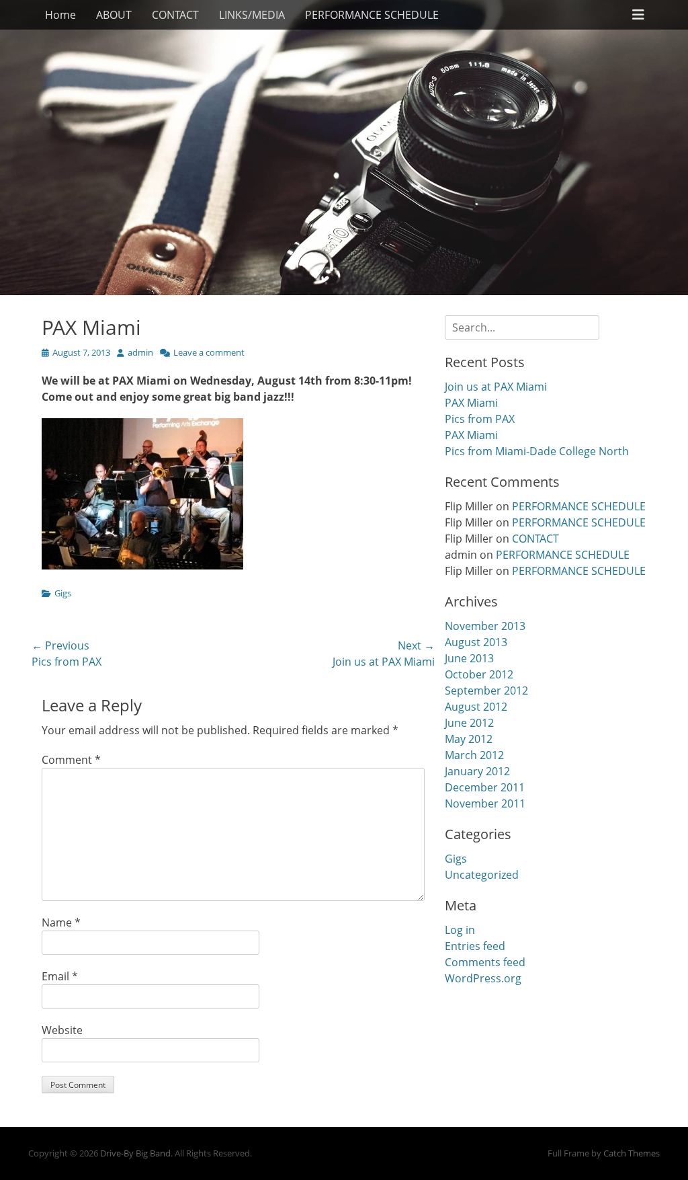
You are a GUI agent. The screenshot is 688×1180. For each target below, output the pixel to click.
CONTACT (175, 14)
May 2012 (468, 739)
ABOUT (114, 14)
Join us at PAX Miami (496, 386)
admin (140, 352)
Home (60, 14)
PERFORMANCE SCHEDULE (372, 14)
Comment (71, 759)
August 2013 (476, 642)
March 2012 (474, 755)
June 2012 (469, 722)
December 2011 (485, 787)
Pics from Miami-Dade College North (537, 451)
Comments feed (485, 962)
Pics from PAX (480, 418)
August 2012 (476, 706)
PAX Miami (471, 402)
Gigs (62, 593)
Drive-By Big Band (135, 1153)
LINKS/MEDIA (252, 14)
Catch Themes (631, 1153)
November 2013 (485, 626)
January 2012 (477, 771)
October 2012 (479, 674)
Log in (460, 929)
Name (61, 922)
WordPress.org (483, 978)
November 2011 (485, 803)
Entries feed (475, 946)
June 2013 (469, 658)
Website (62, 1030)
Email (60, 976)
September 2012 (486, 690)
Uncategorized (482, 874)
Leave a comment (209, 352)
